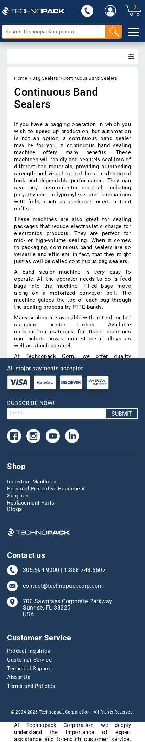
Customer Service (29, 660)
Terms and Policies (31, 686)
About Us (18, 677)
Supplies (18, 496)
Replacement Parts (31, 503)
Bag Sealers (45, 78)
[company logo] (33, 10)
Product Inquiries (28, 651)
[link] (110, 10)
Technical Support (29, 668)
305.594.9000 (41, 570)
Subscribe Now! (30, 403)
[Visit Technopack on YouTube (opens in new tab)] (53, 436)
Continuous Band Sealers (90, 78)
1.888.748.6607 (85, 570)
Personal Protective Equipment (46, 489)
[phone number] (87, 10)
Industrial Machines (32, 482)
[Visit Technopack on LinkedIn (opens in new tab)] (72, 436)
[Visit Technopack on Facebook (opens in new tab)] (14, 436)
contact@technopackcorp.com (63, 586)
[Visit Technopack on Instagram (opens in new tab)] (33, 436)
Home (20, 78)
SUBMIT (122, 413)
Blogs (14, 509)
